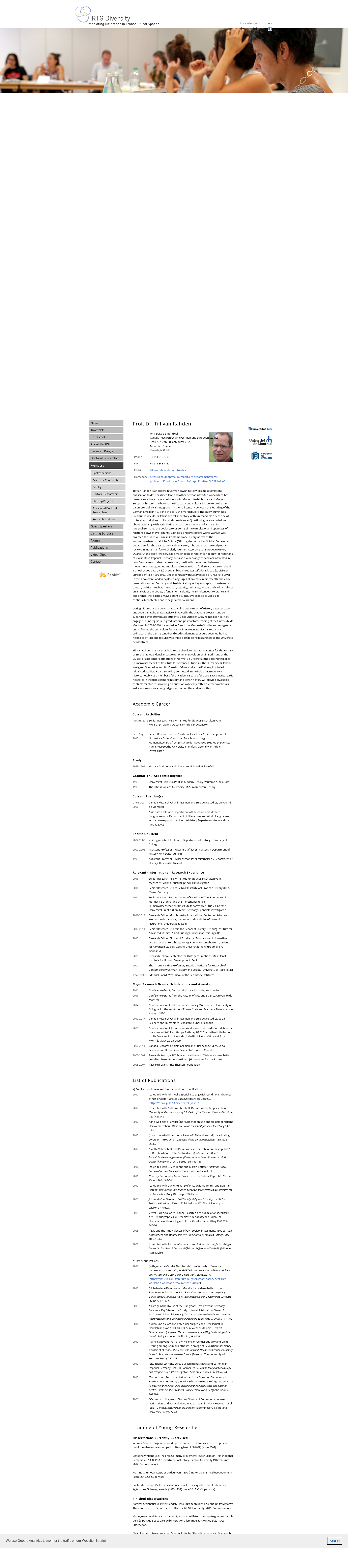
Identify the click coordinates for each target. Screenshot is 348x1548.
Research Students (104, 519)
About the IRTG (101, 444)
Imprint (247, 28)
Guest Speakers (101, 526)
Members (97, 465)
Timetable (98, 430)
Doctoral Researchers (105, 458)
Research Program (103, 451)
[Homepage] (117, 25)
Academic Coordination (107, 480)
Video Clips (98, 554)
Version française (250, 23)
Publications (99, 547)
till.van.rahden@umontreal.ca (168, 470)
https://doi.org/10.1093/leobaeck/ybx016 (174, 1103)
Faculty (97, 487)
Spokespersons (102, 473)
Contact (260, 28)
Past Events (99, 437)
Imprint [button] (101, 1540)
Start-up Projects (103, 501)
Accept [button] (335, 1540)
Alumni (96, 540)
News (94, 423)
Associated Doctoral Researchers (105, 510)
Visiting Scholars (102, 533)
